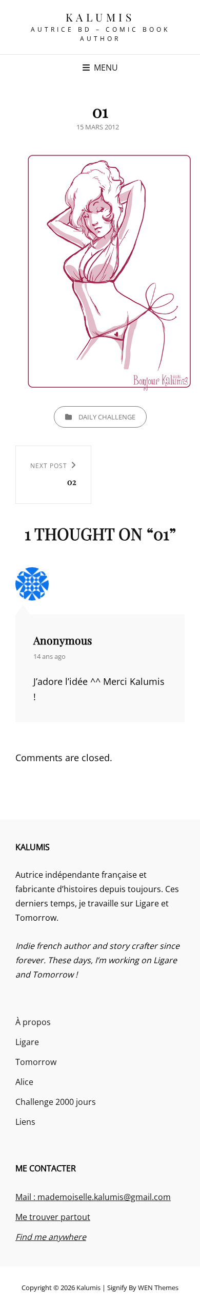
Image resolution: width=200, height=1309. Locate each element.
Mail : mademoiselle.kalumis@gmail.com (93, 1197)
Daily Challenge (106, 416)
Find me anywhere (50, 1237)
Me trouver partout (52, 1217)
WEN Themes (158, 1287)
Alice (24, 1082)
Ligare (27, 1042)
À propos (33, 1022)
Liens (25, 1121)
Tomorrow (35, 1062)
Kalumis (100, 17)
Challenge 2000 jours (55, 1101)
